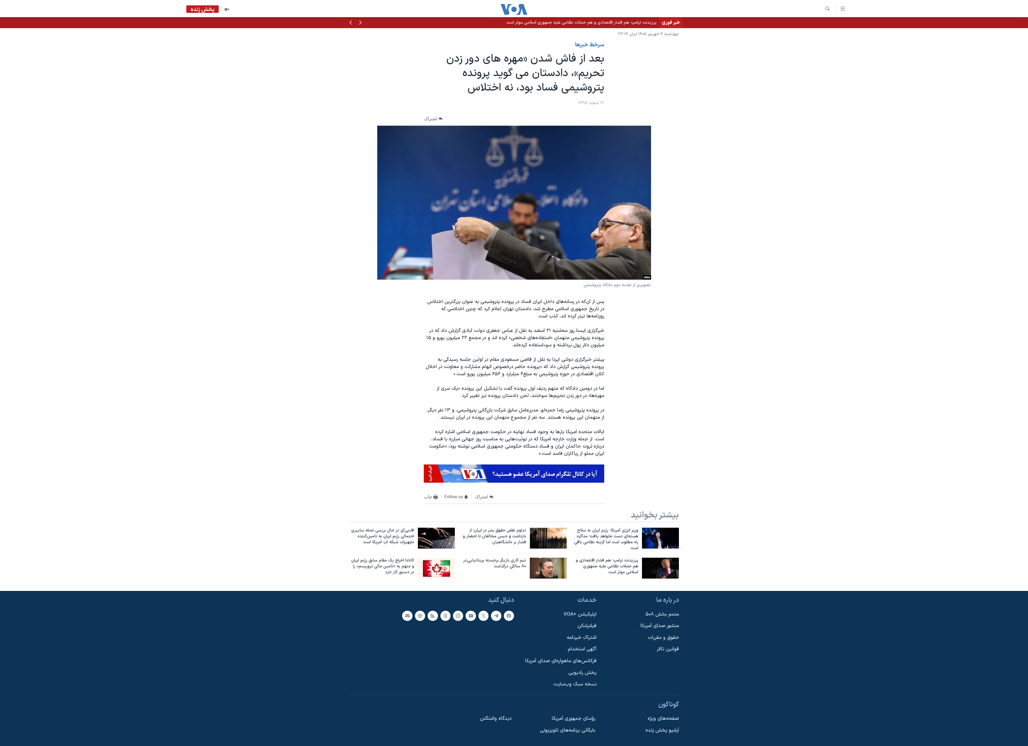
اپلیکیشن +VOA (580, 614)
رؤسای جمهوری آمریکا (573, 718)
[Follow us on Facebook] (509, 616)
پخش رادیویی (582, 672)
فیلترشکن (586, 625)
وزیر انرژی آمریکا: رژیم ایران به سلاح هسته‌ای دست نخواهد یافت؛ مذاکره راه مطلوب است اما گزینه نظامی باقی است (557, 22)
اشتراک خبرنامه (581, 637)
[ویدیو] (227, 9)
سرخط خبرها (589, 45)
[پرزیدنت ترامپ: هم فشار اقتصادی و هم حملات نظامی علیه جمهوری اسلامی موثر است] (660, 568)
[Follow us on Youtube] (471, 616)
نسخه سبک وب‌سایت (574, 684)
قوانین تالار (668, 649)
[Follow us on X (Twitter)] (483, 616)
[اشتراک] (407, 616)
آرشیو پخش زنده (662, 730)
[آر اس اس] (433, 616)
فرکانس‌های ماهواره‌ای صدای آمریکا (560, 661)
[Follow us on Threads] (445, 616)
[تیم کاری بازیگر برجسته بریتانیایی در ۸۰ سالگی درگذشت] (548, 568)
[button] (360, 23)
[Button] (433, 118)
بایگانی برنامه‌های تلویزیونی (567, 730)
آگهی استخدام (582, 649)
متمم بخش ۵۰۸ (662, 614)
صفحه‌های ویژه (663, 718)
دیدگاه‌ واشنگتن (496, 718)
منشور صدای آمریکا (659, 625)
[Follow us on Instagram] (458, 616)
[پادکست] (420, 616)
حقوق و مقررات (663, 637)
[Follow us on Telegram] (496, 616)
